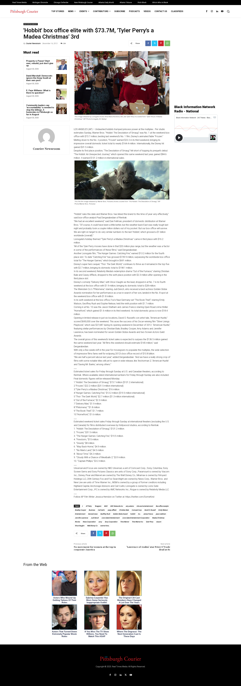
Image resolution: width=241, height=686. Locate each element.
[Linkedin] (217, 11)
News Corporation (89, 522)
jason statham (161, 514)
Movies (77, 522)
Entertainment (30, 24)
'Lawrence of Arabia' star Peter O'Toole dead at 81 (148, 548)
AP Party (88, 506)
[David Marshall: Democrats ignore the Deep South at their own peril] (61, 79)
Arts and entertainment (145, 506)
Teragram (97, 506)
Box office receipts (162, 506)
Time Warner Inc (137, 522)
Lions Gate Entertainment (111, 518)
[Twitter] (154, 43)
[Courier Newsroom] (46, 136)
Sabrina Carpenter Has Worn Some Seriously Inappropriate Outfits (97, 600)
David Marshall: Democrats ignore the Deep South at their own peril (39, 78)
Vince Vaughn (79, 526)
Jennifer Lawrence (81, 518)
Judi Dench (95, 518)
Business (92, 510)
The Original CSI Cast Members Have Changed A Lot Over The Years (129, 600)
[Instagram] (212, 11)
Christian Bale (124, 510)
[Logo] (120, 659)
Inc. (139, 514)
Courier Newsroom (33, 43)
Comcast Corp (137, 510)
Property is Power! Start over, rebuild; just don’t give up (39, 63)
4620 (105, 506)
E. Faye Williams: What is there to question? (38, 91)
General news (92, 514)
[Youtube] (222, 11)
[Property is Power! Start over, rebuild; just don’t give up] (61, 64)
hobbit (132, 514)
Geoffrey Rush (105, 514)
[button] (228, 11)
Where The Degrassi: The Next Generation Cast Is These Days (129, 633)
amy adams (130, 506)
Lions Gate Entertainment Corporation (135, 518)
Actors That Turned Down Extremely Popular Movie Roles (64, 633)
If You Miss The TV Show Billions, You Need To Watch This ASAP (97, 633)
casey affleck (112, 510)
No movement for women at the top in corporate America (95, 548)
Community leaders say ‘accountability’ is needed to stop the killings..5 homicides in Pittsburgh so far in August (40, 110)
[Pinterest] (161, 43)
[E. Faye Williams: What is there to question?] (61, 94)
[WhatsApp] (167, 43)
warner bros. (104, 526)
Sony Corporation (111, 522)
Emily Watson (163, 510)
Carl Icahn (101, 510)
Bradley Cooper (80, 510)
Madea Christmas (158, 518)
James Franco (148, 514)
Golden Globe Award (120, 514)
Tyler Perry (149, 522)
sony (100, 522)
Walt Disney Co (92, 526)
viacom (158, 522)
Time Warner (124, 522)
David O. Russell (150, 510)
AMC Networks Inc (116, 506)
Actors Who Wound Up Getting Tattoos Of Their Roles (64, 600)
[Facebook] (207, 11)
